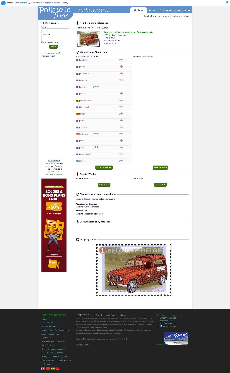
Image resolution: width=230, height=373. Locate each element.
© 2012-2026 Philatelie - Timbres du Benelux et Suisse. (101, 315)
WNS (125, 339)
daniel (83, 87)
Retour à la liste (83, 28)
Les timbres (150, 16)
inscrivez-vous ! (48, 56)
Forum (153, 10)
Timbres (139, 10)
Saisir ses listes (166, 321)
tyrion (82, 114)
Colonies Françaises (50, 323)
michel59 (84, 60)
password (45, 35)
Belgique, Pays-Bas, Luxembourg (55, 330)
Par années (163, 16)
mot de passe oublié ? (50, 53)
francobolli (84, 107)
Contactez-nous (82, 345)
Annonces (166, 10)
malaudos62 (85, 154)
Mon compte (182, 10)
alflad (82, 121)
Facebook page (169, 326)
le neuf (83, 141)
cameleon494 (86, 100)
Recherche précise (180, 16)
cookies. (23, 3)
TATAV (83, 147)
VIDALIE (83, 127)
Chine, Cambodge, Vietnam (53, 349)
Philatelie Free (56, 13)
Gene (82, 67)
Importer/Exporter (167, 323)
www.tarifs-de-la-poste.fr (54, 175)
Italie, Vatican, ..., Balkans (52, 353)
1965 (82, 161)
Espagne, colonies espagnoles (54, 356)
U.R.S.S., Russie (48, 345)
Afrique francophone (50, 334)
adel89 (83, 94)
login (43, 27)
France (44, 319)
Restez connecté (51, 42)
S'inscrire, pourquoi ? (169, 318)
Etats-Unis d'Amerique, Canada (54, 341)
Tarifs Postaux (54, 160)
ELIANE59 (84, 73)
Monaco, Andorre (48, 326)
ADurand (84, 134)
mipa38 (83, 80)
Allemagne (46, 338)
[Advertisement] (53, 109)
